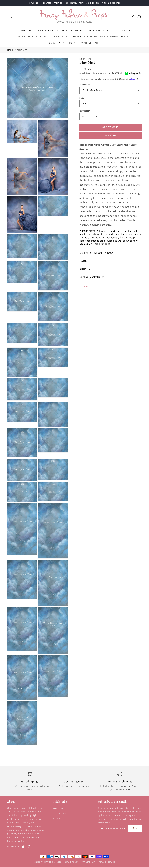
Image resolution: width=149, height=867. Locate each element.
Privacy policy (88, 862)
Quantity (85, 110)
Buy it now (110, 135)
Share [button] (85, 286)
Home (10, 50)
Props (72, 43)
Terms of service (107, 862)
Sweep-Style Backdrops (88, 30)
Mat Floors (62, 30)
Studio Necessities (117, 30)
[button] (10, 16)
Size (81, 97)
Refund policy (71, 862)
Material (84, 84)
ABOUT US (58, 808)
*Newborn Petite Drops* (32, 36)
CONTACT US (59, 813)
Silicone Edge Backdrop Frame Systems (106, 36)
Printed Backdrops (40, 30)
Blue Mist (22, 50)
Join (135, 828)
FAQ (96, 43)
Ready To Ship (56, 43)
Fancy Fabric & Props (51, 862)
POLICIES (57, 818)
